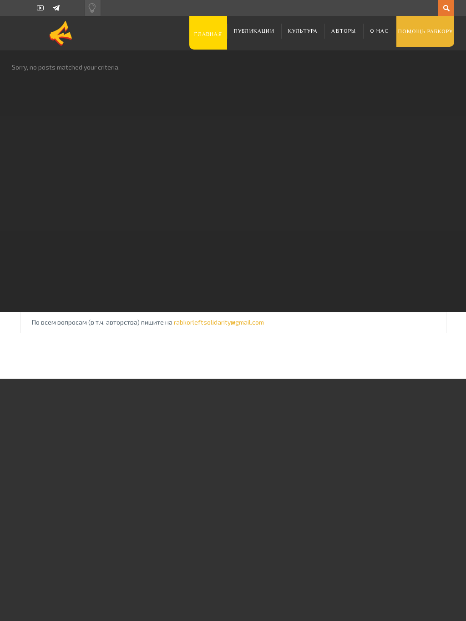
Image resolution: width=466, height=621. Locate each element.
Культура (303, 31)
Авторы (343, 31)
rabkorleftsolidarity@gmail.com (219, 322)
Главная (208, 34)
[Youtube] (40, 8)
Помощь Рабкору (425, 31)
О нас (380, 31)
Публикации (254, 31)
